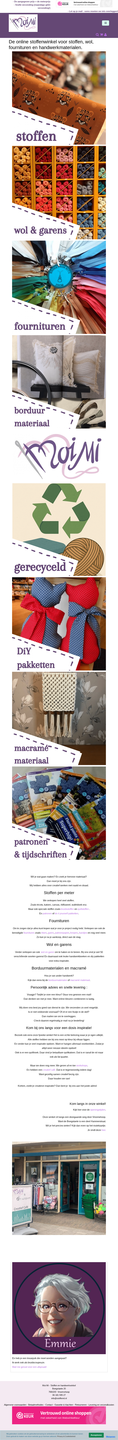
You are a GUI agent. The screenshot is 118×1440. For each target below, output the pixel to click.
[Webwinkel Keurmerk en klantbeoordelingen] (59, 1415)
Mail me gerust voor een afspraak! (29, 1367)
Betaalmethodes (35, 1405)
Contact (49, 1405)
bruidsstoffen (67, 909)
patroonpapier (62, 933)
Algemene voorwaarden (15, 1405)
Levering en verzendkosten (101, 1405)
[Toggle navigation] (105, 23)
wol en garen (47, 952)
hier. (104, 1130)
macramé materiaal (80, 980)
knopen (74, 933)
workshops (81, 1065)
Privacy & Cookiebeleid (66, 1436)
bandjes (83, 933)
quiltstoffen (83, 909)
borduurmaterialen (57, 980)
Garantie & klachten (64, 1405)
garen (51, 933)
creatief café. (49, 1070)
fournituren (29, 933)
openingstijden (97, 1110)
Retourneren (81, 1405)
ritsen (44, 933)
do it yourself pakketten (66, 913)
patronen (47, 913)
